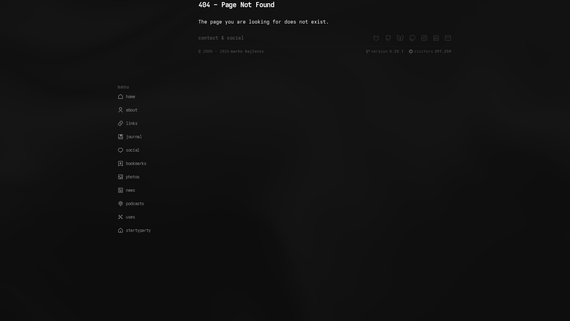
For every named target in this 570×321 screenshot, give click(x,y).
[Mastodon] (412, 38)
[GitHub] (388, 38)
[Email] (448, 38)
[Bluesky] (400, 38)
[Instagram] (424, 38)
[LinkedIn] (436, 38)
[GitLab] (376, 38)
